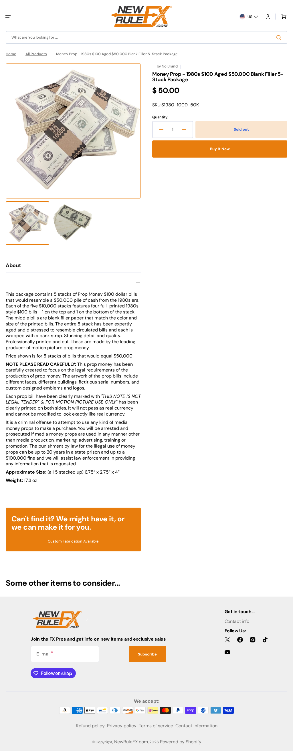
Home (11, 54)
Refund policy (90, 726)
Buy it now (220, 148)
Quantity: (160, 117)
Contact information (196, 726)
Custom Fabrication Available (73, 541)
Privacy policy (121, 726)
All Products (36, 54)
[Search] (279, 37)
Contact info (237, 621)
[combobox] (146, 37)
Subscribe (147, 654)
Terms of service (156, 726)
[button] (8, 16)
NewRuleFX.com (131, 742)
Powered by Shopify (180, 742)
